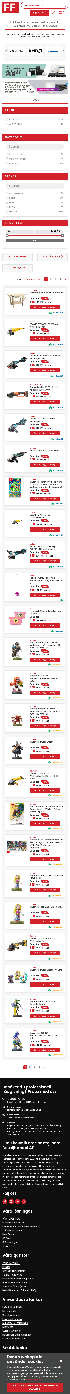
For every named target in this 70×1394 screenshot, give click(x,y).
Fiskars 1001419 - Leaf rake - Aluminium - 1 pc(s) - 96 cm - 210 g (46, 580)
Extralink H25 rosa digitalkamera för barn (45, 612)
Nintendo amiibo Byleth (41, 742)
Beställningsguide (11, 1315)
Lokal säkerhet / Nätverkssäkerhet (20, 1226)
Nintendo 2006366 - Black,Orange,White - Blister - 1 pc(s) (45, 678)
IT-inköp (6, 1267)
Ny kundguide (9, 1311)
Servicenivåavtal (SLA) (14, 1286)
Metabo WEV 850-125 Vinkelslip (45, 450)
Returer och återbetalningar (16, 1334)
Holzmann (34, 290)
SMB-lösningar (10, 1242)
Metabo (33, 448)
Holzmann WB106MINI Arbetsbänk (46, 292)
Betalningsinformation (14, 1338)
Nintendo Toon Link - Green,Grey (46, 907)
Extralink (36, 211)
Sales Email (35, 1110)
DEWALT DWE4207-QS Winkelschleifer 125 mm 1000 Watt (44, 776)
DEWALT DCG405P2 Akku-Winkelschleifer (42, 939)
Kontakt (17, 1118)
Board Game (36, 154)
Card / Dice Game (36, 158)
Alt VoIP (6, 1246)
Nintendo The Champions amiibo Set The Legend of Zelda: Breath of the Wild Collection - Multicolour (46, 843)
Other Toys (36, 163)
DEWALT (36, 207)
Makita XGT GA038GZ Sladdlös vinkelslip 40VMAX (45, 357)
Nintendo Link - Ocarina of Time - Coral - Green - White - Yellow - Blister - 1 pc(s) (46, 809)
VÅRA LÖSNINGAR (11, 1218)
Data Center (8, 1234)
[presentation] (6, 51)
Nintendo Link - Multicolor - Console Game (43, 1002)
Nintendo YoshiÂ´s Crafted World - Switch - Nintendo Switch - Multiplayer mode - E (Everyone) (46, 484)
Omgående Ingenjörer (13, 1271)
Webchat (32, 1118)
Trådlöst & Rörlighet (12, 1230)
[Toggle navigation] (5, 15)
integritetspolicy (33, 1379)
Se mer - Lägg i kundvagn (45, 307)
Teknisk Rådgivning (12, 1274)
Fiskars (33, 575)
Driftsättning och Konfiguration (18, 1278)
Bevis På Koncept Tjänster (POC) (19, 1290)
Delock (36, 202)
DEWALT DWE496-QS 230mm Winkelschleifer (44, 325)
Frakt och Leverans (12, 1319)
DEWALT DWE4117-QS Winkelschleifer (40, 516)
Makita (32, 353)
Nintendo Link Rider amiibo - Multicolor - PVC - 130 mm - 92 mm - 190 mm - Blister (45, 645)
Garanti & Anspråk (11, 1330)
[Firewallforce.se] (10, 7)
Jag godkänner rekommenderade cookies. (35, 1387)
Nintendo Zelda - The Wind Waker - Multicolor (46, 876)
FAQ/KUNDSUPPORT (13, 1307)
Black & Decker (36, 193)
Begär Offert (39, 12)
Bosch (36, 198)
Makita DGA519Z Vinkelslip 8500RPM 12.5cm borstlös (43, 547)
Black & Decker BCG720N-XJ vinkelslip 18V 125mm (44, 388)
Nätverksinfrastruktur (13, 1222)
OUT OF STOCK (36, 124)
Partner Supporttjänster (14, 1282)
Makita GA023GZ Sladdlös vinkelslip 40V (42, 420)
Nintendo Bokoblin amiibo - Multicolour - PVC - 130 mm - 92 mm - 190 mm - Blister (45, 711)
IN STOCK (36, 119)
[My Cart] (60, 12)
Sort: (19, 279)
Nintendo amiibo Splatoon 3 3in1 (46, 970)
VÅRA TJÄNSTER (11, 1263)
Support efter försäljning (15, 1323)
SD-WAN (6, 1238)
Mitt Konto (7, 1327)
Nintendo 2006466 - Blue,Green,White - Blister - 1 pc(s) (44, 1036)
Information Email (17, 1110)
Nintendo (34, 479)
